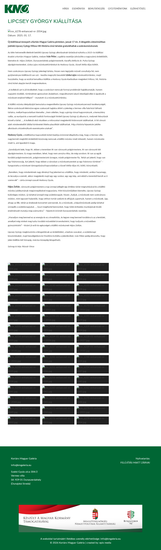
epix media (105, 543)
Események (78, 9)
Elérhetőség (137, 9)
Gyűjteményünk (117, 9)
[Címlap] (17, 11)
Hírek (65, 9)
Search (151, 8)
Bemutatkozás (96, 9)
